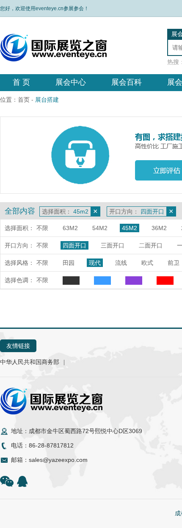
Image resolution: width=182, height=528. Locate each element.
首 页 (21, 82)
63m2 (70, 228)
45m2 (129, 228)
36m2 (159, 228)
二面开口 (151, 245)
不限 (42, 228)
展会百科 (126, 82)
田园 (68, 262)
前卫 (173, 262)
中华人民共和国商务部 (29, 361)
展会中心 (70, 82)
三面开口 (112, 245)
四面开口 (74, 245)
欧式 (147, 262)
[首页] (53, 59)
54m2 (100, 228)
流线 (121, 262)
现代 (95, 262)
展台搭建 (47, 99)
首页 (24, 99)
